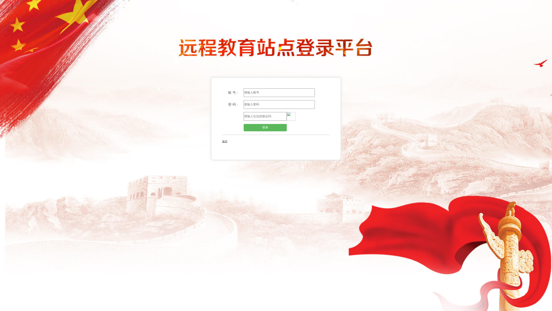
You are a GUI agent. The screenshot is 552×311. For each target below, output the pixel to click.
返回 (224, 141)
